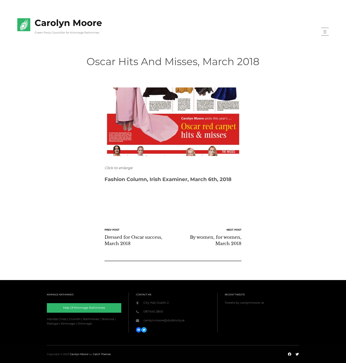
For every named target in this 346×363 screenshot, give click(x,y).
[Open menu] (325, 32)
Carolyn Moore (68, 22)
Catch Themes (102, 354)
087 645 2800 (153, 311)
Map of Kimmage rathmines (84, 307)
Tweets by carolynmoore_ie (244, 302)
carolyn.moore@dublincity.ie (164, 320)
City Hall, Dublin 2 (156, 302)
